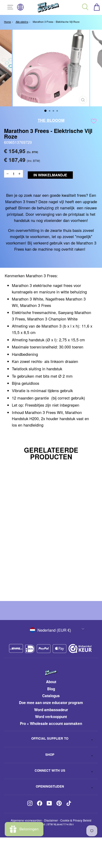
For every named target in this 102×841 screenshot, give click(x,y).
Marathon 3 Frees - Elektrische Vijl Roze (56, 21)
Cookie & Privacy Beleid (75, 820)
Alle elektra (22, 21)
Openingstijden (50, 786)
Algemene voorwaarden (26, 820)
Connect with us (50, 770)
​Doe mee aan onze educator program (51, 702)
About (51, 681)
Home (7, 21)
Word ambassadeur (51, 709)
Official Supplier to (49, 738)
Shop (49, 754)
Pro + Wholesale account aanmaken (51, 723)
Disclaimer (51, 820)
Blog (51, 688)
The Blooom (51, 120)
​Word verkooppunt (51, 716)
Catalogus (51, 695)
